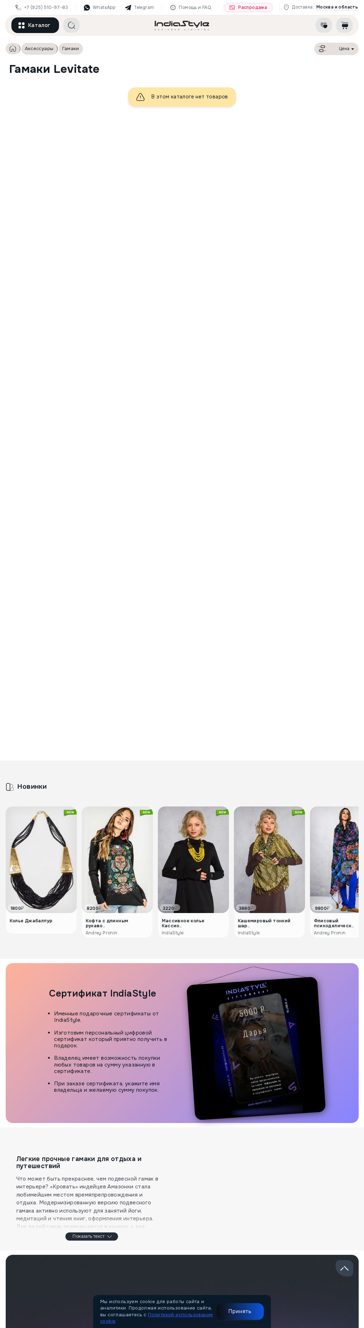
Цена (344, 49)
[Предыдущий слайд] (16, 868)
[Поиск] (71, 25)
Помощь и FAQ (195, 7)
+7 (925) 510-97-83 (46, 7)
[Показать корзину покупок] (344, 25)
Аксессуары (39, 48)
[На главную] (182, 25)
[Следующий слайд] (348, 868)
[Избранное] (324, 25)
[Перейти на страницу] (256, 1048)
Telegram (144, 7)
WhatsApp (104, 7)
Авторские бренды (43, 1290)
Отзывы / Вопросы (42, 1304)
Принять (240, 1311)
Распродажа (252, 7)
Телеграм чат (310, 1290)
